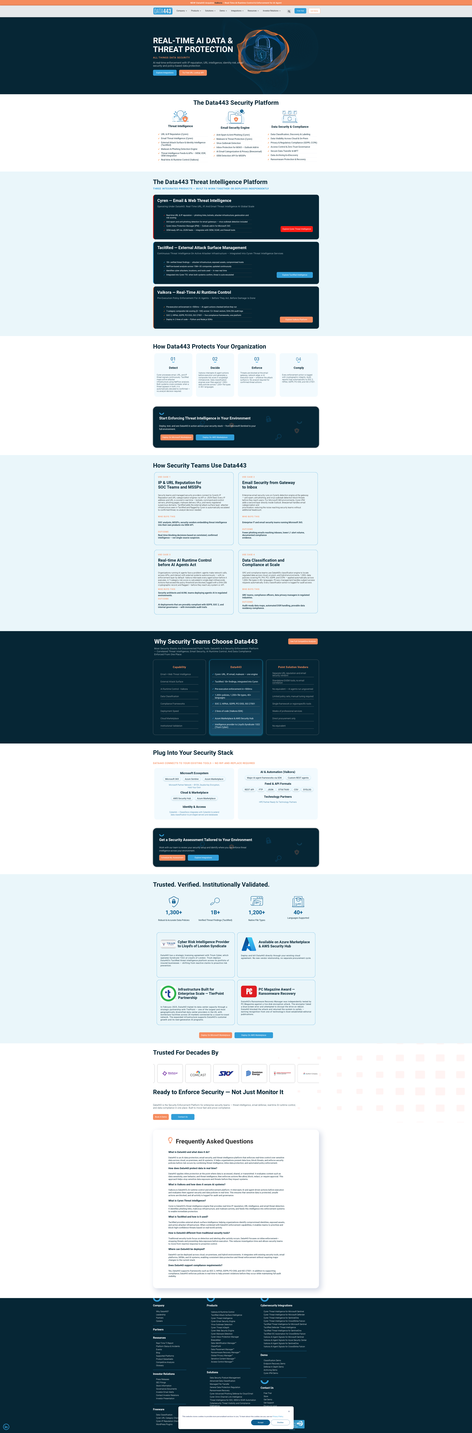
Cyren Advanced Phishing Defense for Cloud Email (231, 1394)
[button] (289, 11)
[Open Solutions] (215, 10)
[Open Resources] (258, 10)
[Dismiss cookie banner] (289, 1411)
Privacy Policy (278, 1416)
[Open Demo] (226, 10)
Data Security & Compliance (290, 126)
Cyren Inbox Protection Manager (225, 1337)
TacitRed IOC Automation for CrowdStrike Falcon (285, 1334)
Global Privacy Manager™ (222, 1355)
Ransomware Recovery (220, 1390)
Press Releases (162, 1379)
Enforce (257, 368)
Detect (173, 368)
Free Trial (268, 1393)
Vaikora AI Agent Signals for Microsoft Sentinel (284, 1337)
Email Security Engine (235, 127)
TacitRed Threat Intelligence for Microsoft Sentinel (285, 1324)
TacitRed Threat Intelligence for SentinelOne (282, 1330)
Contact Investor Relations (167, 1395)
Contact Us (267, 1387)
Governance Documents (166, 1389)
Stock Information (163, 1386)
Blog (158, 1353)
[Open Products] (200, 10)
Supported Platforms (165, 1356)
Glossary (160, 1365)
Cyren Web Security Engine (222, 1330)
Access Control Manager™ (222, 1362)
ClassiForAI (216, 1346)
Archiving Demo (270, 1370)
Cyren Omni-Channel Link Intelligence (226, 1397)
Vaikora (218, 3)
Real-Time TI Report (164, 1343)
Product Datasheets (164, 1359)
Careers (159, 1321)
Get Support (269, 1403)
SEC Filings (161, 1382)
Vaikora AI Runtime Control (222, 1312)
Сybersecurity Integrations (276, 1305)
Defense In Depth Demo (274, 1367)
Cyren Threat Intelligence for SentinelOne (281, 1318)
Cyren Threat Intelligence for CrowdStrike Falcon (284, 1321)
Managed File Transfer (219, 1384)
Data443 (292, 1430)
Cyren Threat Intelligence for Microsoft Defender (284, 1315)
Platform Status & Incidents (168, 1346)
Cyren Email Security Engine (223, 1321)
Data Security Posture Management (225, 1378)
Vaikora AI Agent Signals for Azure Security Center (285, 1340)
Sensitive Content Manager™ (223, 1359)
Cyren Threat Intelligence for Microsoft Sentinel (284, 1311)
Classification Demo (272, 1360)
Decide (215, 368)
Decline (280, 1422)
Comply (299, 368)
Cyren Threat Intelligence (221, 1318)
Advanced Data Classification (222, 1381)
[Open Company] (186, 10)
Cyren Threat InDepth (220, 1327)
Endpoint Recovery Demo (274, 1363)
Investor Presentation (165, 1398)
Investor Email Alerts (165, 1392)
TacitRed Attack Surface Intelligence (226, 1315)
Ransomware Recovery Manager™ (225, 1352)
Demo (264, 1355)
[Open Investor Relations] (280, 10)
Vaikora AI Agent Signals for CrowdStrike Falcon (284, 1346)
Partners (159, 1318)
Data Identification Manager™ (223, 1343)
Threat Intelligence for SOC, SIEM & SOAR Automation (233, 1400)
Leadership (161, 1315)
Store (266, 1396)
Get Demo (268, 1399)
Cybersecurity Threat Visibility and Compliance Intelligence (230, 1404)
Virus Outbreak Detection (221, 1324)
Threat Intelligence (180, 126)
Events (159, 1349)
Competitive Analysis (165, 1362)
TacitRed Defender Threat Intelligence (280, 1327)
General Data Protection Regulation (225, 1387)
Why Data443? (162, 1311)
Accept (261, 1422)
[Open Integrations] (243, 10)
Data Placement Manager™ (222, 1349)
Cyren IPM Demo (271, 1373)
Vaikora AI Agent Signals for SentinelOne (281, 1343)
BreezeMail (216, 1340)
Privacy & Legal (270, 1406)
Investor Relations (164, 1373)
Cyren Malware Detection (222, 1334)
